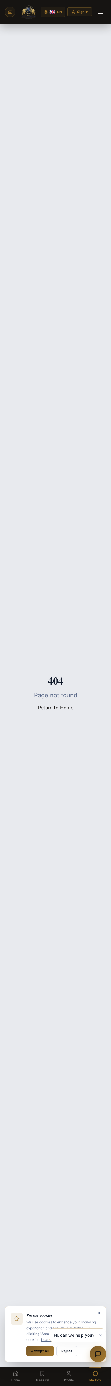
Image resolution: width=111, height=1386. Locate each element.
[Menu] (100, 12)
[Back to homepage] (10, 12)
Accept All (40, 1351)
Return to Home (55, 708)
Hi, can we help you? (74, 1335)
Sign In (82, 11)
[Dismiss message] (100, 1335)
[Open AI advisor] (98, 1354)
